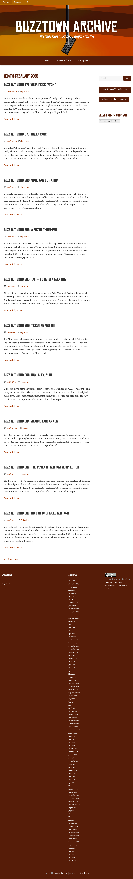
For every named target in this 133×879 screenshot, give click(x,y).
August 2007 (72, 770)
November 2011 (73, 612)
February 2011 (73, 640)
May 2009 (71, 705)
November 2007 (73, 761)
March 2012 (72, 599)
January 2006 (72, 829)
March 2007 (72, 786)
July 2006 (71, 811)
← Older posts (11, 559)
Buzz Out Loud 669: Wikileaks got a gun (31, 180)
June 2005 (71, 851)
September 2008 (74, 730)
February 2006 (73, 826)
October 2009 (73, 689)
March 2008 (72, 748)
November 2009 (73, 686)
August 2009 (72, 696)
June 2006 (71, 814)
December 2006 (73, 795)
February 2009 (73, 714)
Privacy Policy (84, 60)
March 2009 (72, 711)
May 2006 (71, 817)
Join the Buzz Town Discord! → (115, 90)
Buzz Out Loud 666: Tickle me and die (29, 325)
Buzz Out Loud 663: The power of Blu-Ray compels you (41, 467)
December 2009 (73, 683)
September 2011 (73, 618)
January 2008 (73, 755)
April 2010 (71, 671)
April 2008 (71, 745)
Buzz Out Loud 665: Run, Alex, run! (28, 375)
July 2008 (71, 736)
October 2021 (72, 587)
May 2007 (71, 780)
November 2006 (73, 798)
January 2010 (72, 680)
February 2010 (73, 677)
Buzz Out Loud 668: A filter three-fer (30, 230)
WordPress (85, 873)
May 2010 (71, 668)
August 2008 (72, 733)
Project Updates (64, 60)
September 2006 (74, 804)
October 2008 (73, 727)
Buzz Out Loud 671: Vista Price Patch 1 (30, 85)
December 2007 (73, 758)
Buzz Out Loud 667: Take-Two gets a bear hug (35, 279)
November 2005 (73, 835)
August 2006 (72, 807)
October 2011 (72, 615)
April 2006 (71, 820)
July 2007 (71, 773)
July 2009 (71, 699)
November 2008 (73, 724)
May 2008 (71, 742)
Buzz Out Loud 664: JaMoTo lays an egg (31, 421)
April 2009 (71, 708)
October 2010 (73, 652)
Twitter (6, 2)
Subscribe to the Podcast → (114, 99)
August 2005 (72, 845)
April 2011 (71, 633)
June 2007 (71, 776)
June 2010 (71, 665)
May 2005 (71, 854)
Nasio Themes (61, 873)
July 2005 (71, 848)
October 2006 (73, 801)
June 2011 (71, 627)
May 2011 (71, 630)
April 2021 (71, 590)
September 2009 (74, 692)
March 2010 (72, 674)
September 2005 (74, 842)
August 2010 (72, 658)
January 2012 (72, 605)
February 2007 (73, 789)
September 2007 (73, 767)
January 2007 (72, 792)
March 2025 (72, 581)
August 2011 (72, 621)
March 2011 (72, 637)
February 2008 (73, 752)
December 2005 (73, 832)
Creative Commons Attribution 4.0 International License (117, 585)
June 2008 (71, 739)
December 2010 (73, 646)
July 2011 (71, 624)
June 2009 (71, 702)
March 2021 (72, 593)
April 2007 (71, 783)
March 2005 (72, 860)
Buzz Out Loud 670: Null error (25, 134)
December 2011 (73, 609)
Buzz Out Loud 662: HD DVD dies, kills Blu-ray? (36, 513)
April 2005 (71, 857)
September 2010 (73, 655)
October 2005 (73, 839)
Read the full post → (13, 119)
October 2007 (73, 764)
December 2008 (73, 720)
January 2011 (72, 643)
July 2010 (71, 661)
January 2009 (72, 717)
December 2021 (73, 584)
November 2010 (73, 649)
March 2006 (72, 823)
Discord (17, 2)
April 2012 (71, 596)
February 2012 (73, 602)
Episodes (47, 60)
